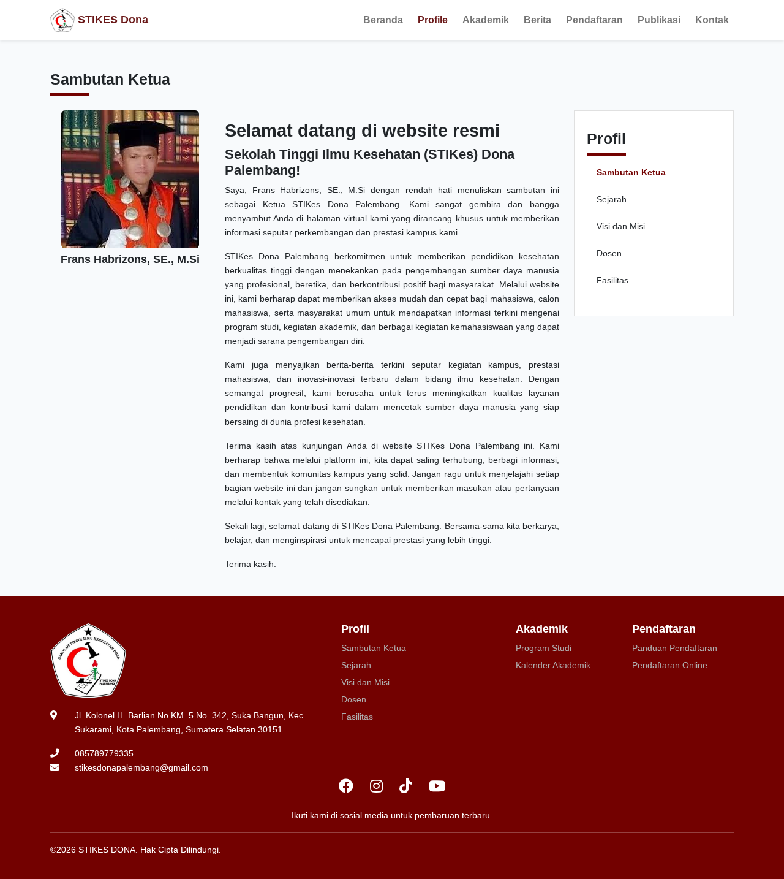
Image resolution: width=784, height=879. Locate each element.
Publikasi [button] (659, 20)
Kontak (712, 20)
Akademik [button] (485, 20)
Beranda (383, 20)
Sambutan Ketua (631, 172)
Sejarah (612, 199)
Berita (537, 20)
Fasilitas (612, 280)
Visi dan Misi (621, 226)
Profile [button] (433, 20)
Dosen (609, 253)
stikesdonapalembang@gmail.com (141, 767)
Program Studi (543, 648)
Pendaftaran (594, 20)
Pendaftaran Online (669, 665)
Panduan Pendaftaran (674, 648)
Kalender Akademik (553, 665)
